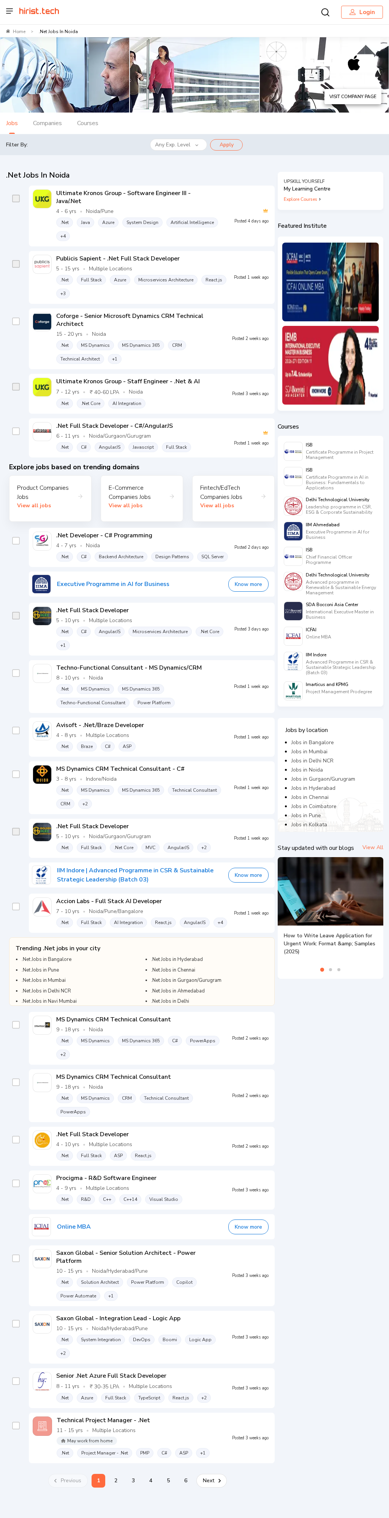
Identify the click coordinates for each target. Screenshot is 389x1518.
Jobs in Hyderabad (313, 788)
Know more (248, 584)
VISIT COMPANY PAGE (352, 97)
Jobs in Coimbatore (314, 806)
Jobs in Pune (306, 815)
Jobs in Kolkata (309, 824)
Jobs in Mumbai (309, 751)
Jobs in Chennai (310, 797)
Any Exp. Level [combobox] (172, 144)
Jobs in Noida (307, 769)
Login (367, 12)
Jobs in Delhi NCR (312, 760)
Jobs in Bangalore (312, 742)
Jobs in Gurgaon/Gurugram (323, 779)
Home (19, 32)
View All (372, 847)
